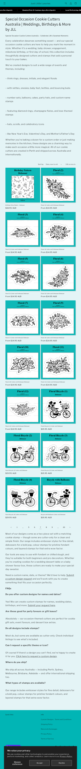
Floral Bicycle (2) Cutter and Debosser (16, 470)
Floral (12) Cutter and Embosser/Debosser (17, 426)
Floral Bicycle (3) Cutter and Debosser (52, 470)
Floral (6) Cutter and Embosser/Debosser (52, 293)
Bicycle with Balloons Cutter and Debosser (53, 514)
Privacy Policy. (66, 756)
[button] (4, 3)
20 (64, 527)
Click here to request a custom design (36, 656)
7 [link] (40, 527)
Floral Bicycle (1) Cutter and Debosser (52, 426)
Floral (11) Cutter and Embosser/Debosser (53, 382)
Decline (62, 763)
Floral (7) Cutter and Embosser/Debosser (17, 338)
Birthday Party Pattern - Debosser (15, 205)
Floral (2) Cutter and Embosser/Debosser (52, 205)
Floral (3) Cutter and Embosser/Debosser (17, 249)
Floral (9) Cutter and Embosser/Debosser (52, 338)
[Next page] (69, 527)
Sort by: (41, 164)
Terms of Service (47, 739)
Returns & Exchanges (49, 729)
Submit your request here (41, 605)
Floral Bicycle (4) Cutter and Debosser (16, 514)
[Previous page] (11, 527)
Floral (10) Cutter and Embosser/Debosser (17, 382)
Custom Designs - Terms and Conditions (56, 719)
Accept (39, 763)
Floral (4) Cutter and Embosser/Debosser (52, 249)
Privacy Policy (46, 734)
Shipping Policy (47, 724)
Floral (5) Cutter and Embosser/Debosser (17, 293)
